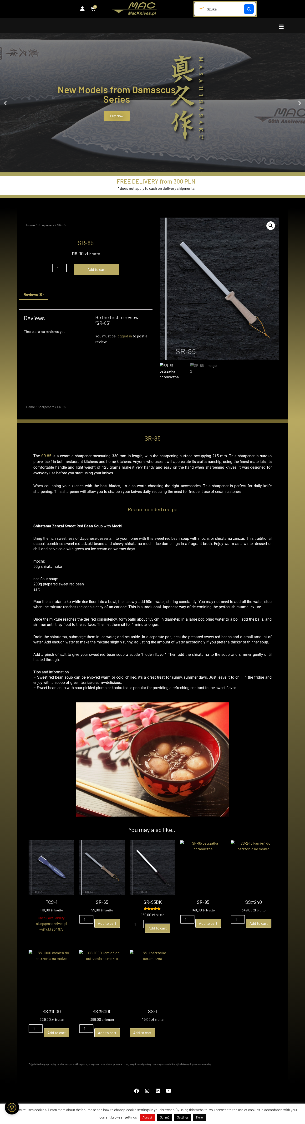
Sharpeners (46, 225)
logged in (124, 336)
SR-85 (46, 456)
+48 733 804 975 (51, 929)
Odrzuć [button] (164, 1117)
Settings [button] (182, 1117)
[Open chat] (12, 1107)
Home (30, 225)
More (199, 1117)
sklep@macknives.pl (51, 923)
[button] (281, 27)
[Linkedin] (158, 1091)
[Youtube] (168, 1091)
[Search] (249, 9)
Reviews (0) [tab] (34, 294)
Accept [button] (147, 1117)
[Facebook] (136, 1091)
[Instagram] (147, 1091)
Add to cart (96, 269)
